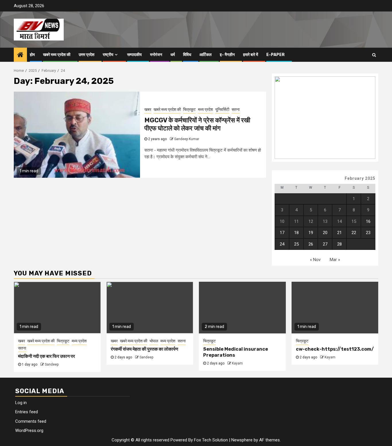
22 (354, 232)
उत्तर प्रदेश (86, 54)
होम (32, 54)
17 (282, 232)
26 (310, 244)
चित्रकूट (189, 109)
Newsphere (242, 440)
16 (368, 221)
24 (282, 244)
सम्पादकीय (134, 54)
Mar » (335, 259)
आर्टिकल (205, 54)
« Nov (315, 259)
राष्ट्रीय (108, 54)
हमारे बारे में (250, 54)
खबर (147, 109)
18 (296, 232)
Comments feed (30, 421)
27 (325, 244)
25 (296, 244)
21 (339, 232)
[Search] (374, 54)
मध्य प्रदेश (205, 109)
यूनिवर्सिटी (222, 109)
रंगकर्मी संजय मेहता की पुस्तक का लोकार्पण (144, 349)
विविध (187, 54)
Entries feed (26, 411)
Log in (21, 402)
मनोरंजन (156, 54)
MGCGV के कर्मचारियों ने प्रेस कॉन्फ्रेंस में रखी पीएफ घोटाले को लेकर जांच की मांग (197, 124)
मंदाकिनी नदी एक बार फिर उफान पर (46, 356)
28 (339, 244)
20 (325, 232)
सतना (236, 109)
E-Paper (275, 54)
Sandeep (52, 364)
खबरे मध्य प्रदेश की (56, 54)
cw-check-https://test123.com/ (335, 349)
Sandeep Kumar (186, 139)
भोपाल (154, 341)
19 (310, 232)
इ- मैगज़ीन (227, 54)
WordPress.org (29, 430)
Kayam (237, 363)
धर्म (172, 54)
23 (368, 232)
